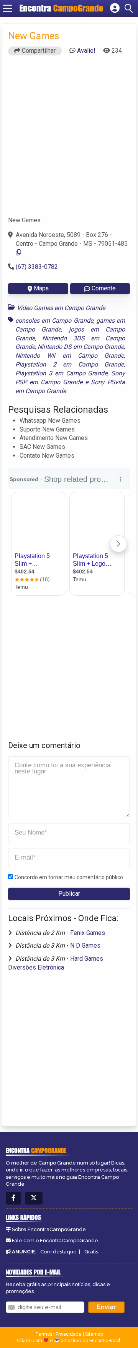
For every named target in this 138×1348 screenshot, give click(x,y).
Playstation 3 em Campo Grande (61, 373)
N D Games (85, 945)
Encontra (61, 8)
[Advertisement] (69, 139)
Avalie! (86, 50)
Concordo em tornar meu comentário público (69, 877)
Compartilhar (38, 50)
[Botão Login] (115, 8)
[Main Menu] (7, 8)
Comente (104, 288)
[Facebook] (13, 1198)
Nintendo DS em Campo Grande (81, 346)
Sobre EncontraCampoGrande (49, 1229)
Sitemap (94, 1334)
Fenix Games (87, 932)
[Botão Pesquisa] (130, 8)
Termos (43, 1334)
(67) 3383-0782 (37, 266)
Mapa (41, 288)
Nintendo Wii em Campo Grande (69, 355)
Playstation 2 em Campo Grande (69, 364)
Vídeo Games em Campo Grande (61, 308)
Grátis (91, 1252)
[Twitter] (34, 1198)
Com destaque (58, 1252)
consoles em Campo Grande (54, 320)
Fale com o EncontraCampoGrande (55, 1240)
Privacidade (69, 1334)
